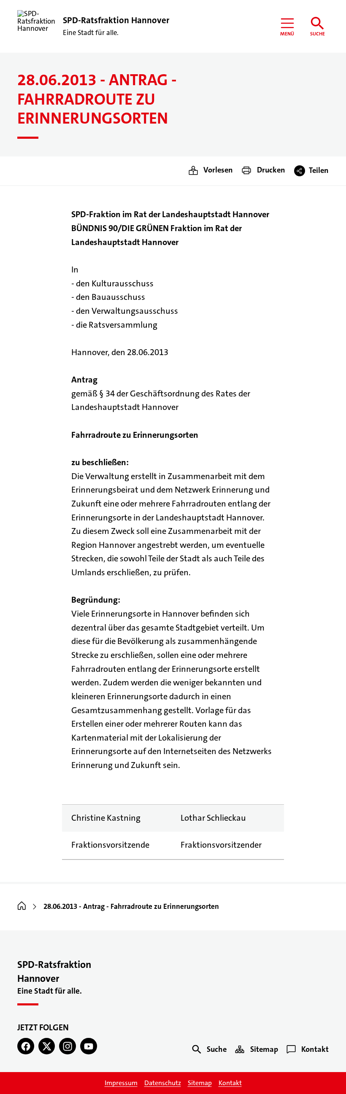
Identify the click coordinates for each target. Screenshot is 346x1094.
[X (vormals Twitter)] (46, 1046)
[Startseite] (21, 906)
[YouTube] (88, 1046)
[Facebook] (25, 1046)
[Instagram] (67, 1046)
